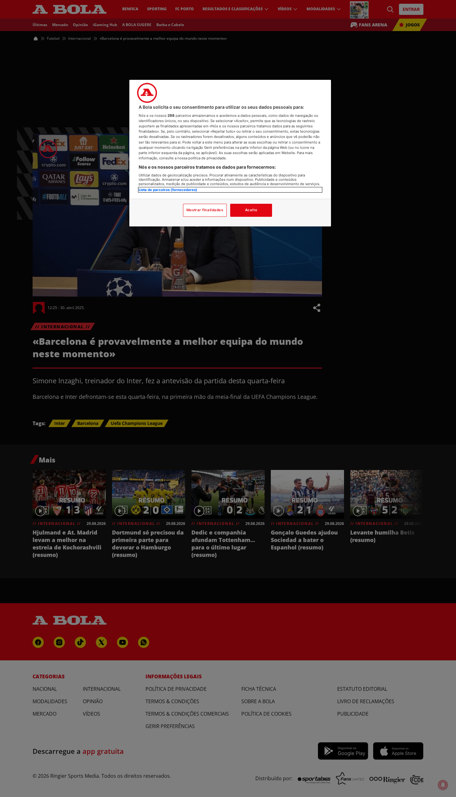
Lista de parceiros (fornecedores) (168, 190)
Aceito (251, 210)
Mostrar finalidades (204, 210)
